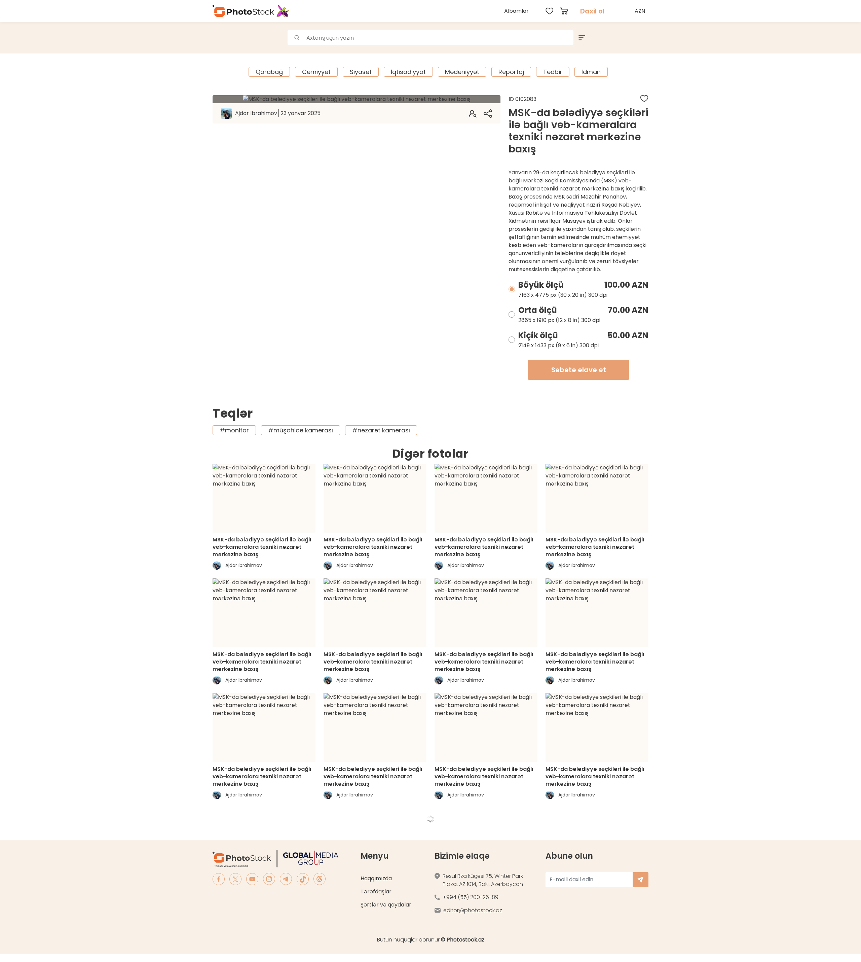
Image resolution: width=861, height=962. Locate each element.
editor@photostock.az (472, 910)
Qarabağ (269, 72)
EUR (641, 41)
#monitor (234, 430)
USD (640, 27)
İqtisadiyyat (408, 72)
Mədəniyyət (462, 72)
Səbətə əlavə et (578, 370)
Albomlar (516, 11)
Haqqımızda (376, 878)
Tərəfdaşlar (376, 891)
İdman (591, 72)
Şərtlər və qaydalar (386, 904)
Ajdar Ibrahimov (278, 113)
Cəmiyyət (316, 72)
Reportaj (511, 72)
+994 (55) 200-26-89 (470, 897)
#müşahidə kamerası (300, 430)
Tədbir (552, 72)
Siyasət (361, 72)
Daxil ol (592, 11)
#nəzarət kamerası (381, 430)
